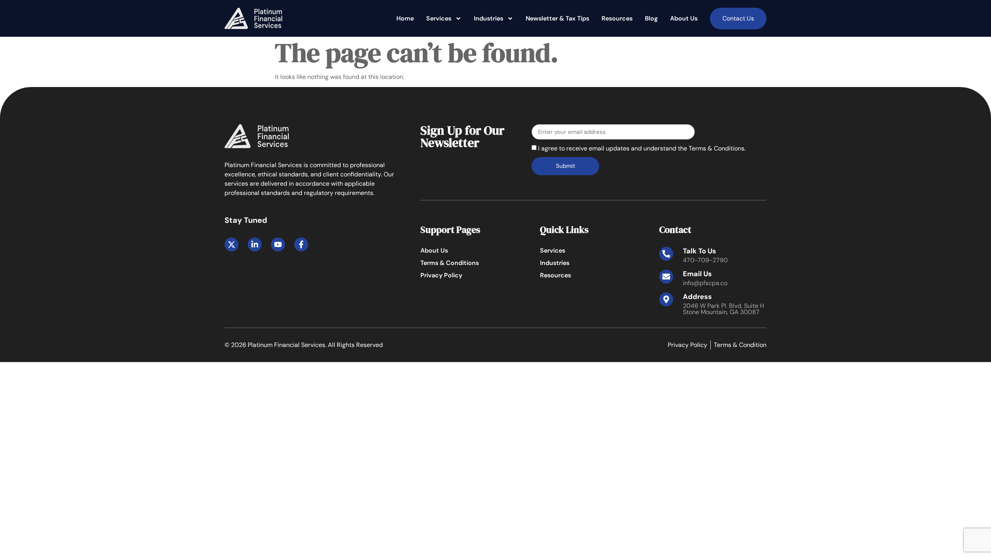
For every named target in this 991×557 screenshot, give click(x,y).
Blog (651, 18)
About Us (684, 18)
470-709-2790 (705, 260)
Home (405, 18)
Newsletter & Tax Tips (557, 18)
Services (438, 18)
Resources (617, 18)
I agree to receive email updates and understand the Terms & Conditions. (642, 148)
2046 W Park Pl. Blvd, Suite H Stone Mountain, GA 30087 (723, 309)
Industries (488, 18)
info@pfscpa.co (705, 283)
